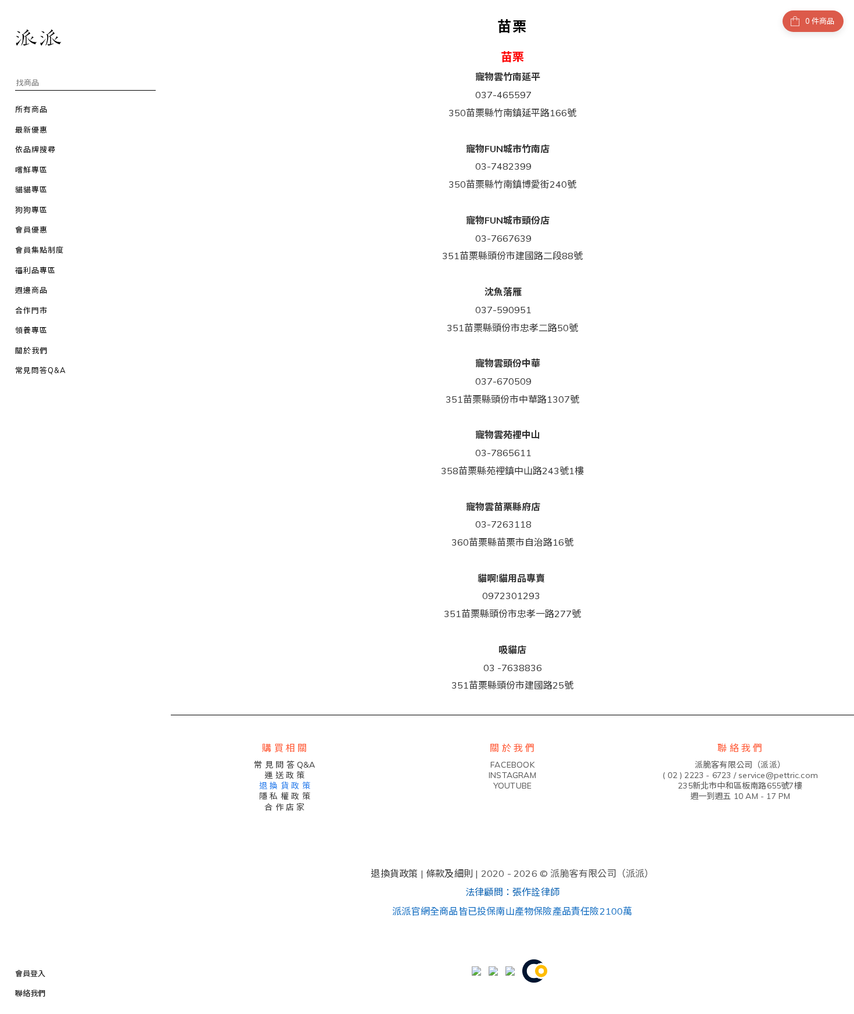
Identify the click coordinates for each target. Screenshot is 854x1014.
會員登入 (30, 973)
